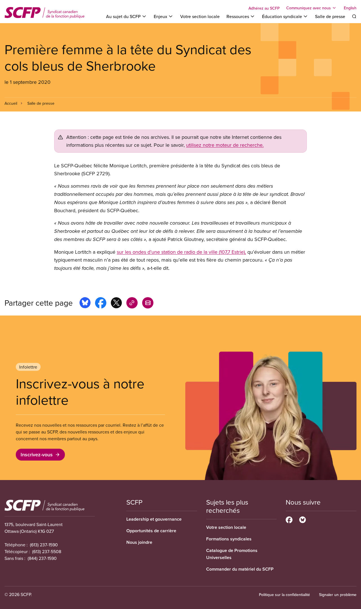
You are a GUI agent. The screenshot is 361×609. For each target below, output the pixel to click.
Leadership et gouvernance (154, 519)
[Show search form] (354, 16)
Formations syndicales (229, 539)
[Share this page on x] (116, 303)
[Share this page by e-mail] (147, 303)
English (350, 8)
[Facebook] (289, 519)
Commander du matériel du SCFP (240, 569)
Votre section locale (200, 16)
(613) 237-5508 (46, 551)
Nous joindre (139, 542)
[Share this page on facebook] (100, 303)
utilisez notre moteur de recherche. (225, 144)
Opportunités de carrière (151, 530)
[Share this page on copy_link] (132, 303)
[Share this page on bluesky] (85, 303)
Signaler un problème (337, 594)
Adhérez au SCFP (263, 8)
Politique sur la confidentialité (284, 594)
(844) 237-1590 (42, 558)
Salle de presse (330, 16)
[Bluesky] (302, 519)
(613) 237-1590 (44, 545)
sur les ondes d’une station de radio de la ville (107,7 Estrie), (181, 251)
